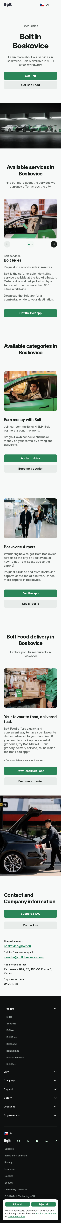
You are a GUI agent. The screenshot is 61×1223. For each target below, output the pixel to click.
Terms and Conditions (16, 1155)
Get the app (30, 593)
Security (9, 1182)
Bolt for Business (15, 1057)
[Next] (54, 244)
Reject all (43, 1204)
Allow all (17, 1204)
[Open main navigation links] (54, 5)
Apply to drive (30, 458)
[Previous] (7, 244)
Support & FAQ (30, 913)
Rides (9, 1016)
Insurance (10, 1169)
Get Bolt (30, 76)
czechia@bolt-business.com (24, 957)
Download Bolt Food (30, 771)
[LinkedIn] (46, 1141)
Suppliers (9, 1148)
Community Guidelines (16, 1189)
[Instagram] (37, 1141)
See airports (30, 603)
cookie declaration (46, 1213)
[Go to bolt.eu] (8, 5)
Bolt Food (12, 1044)
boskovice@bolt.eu (17, 946)
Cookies (9, 1176)
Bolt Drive (12, 1037)
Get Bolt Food (30, 85)
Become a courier (30, 468)
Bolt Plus (11, 1064)
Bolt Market (13, 1050)
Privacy (8, 1162)
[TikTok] (55, 1141)
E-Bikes (10, 1030)
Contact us (30, 925)
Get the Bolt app (30, 313)
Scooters (11, 1023)
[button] (30, 1010)
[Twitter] (27, 1141)
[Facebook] (18, 1141)
